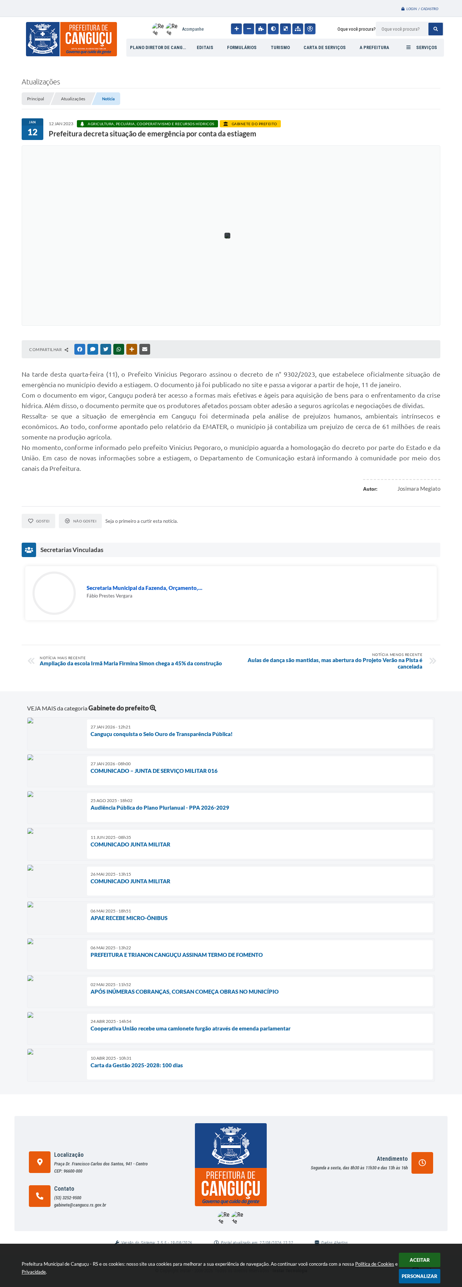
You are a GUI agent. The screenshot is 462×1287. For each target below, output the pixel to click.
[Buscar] (435, 29)
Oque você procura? (356, 29)
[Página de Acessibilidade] (310, 28)
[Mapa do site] (297, 28)
